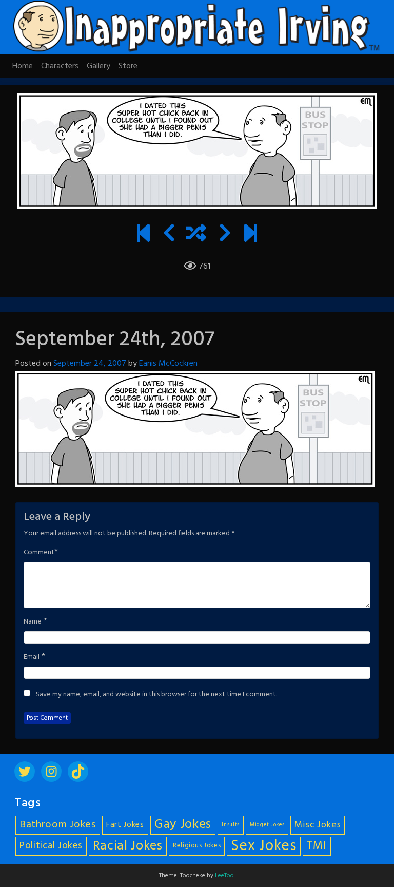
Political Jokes (51, 846)
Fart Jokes (125, 825)
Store (128, 66)
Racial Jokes (128, 846)
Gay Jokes (182, 825)
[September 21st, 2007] (169, 234)
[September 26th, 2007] (225, 234)
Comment (39, 553)
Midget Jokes (267, 825)
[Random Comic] (196, 234)
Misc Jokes (317, 825)
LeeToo (224, 876)
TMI (317, 846)
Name (33, 622)
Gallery (98, 66)
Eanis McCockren (168, 363)
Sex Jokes (263, 846)
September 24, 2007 (89, 363)
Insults (231, 825)
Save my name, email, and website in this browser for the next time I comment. (156, 695)
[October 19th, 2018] (251, 234)
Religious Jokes (197, 846)
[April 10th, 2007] (143, 234)
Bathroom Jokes (57, 825)
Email (32, 657)
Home (22, 66)
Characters (59, 66)
